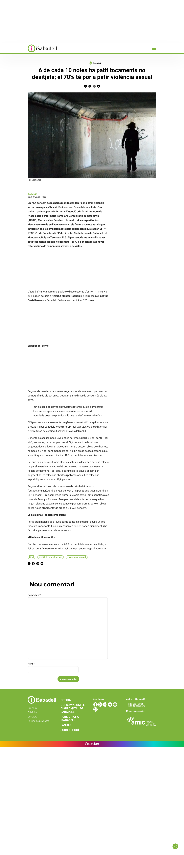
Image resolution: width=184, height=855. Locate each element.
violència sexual (76, 557)
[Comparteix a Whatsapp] (94, 87)
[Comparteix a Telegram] (98, 87)
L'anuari (66, 725)
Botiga (66, 700)
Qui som (32, 708)
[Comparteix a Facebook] (89, 87)
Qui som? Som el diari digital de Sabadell (73, 708)
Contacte (32, 716)
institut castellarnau (50, 557)
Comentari (34, 595)
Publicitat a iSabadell (70, 718)
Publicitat (32, 712)
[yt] (115, 706)
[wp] (95, 711)
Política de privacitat (38, 720)
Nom (31, 663)
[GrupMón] (92, 744)
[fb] (95, 706)
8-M (31, 557)
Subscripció (70, 730)
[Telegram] (110, 706)
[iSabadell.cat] (28, 52)
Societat (97, 63)
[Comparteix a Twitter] (85, 87)
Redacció (32, 194)
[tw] (100, 706)
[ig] (105, 706)
